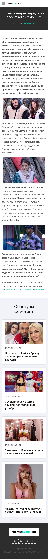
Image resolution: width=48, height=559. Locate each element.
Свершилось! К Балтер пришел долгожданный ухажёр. (20, 405)
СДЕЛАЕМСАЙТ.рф (34, 552)
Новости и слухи (29, 23)
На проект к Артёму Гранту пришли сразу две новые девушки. (22, 356)
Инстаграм (39, 290)
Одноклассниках (24, 290)
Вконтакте (10, 290)
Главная (15, 23)
